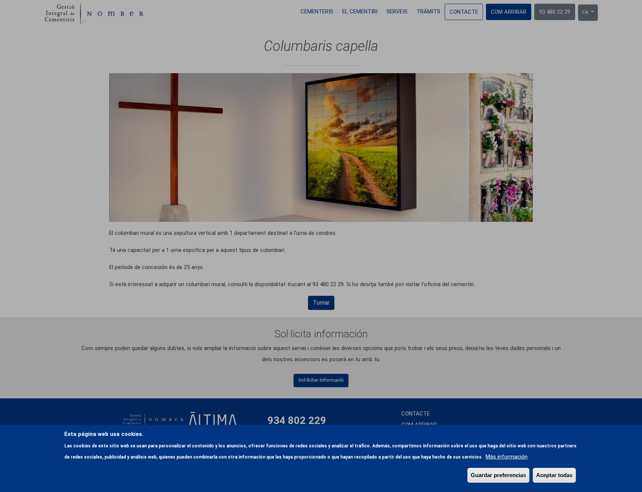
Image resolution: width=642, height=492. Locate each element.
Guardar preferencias (498, 475)
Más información (507, 456)
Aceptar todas (554, 475)
